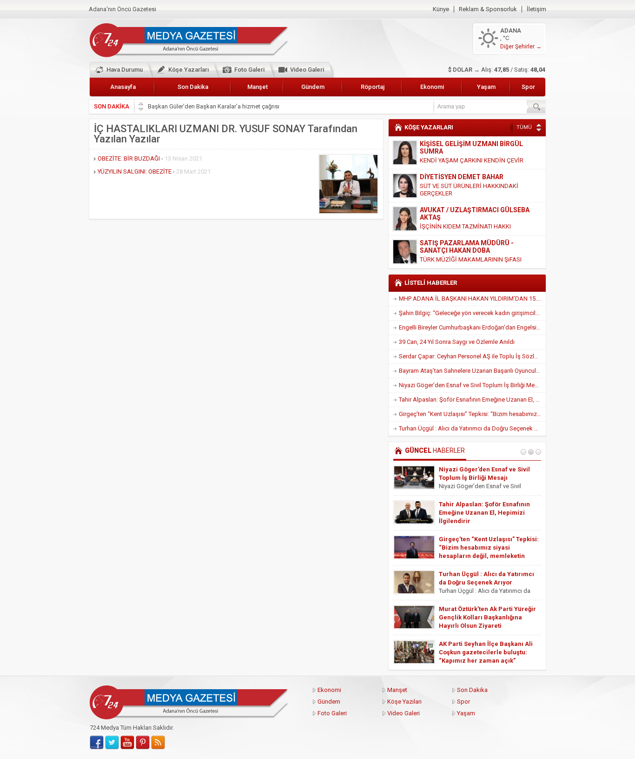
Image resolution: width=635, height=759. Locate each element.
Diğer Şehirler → (521, 46)
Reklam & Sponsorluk (488, 9)
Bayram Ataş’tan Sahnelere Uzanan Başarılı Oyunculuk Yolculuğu (472, 370)
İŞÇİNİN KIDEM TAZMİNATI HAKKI (465, 226)
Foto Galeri (249, 69)
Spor (528, 86)
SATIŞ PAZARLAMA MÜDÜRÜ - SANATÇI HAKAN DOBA (467, 246)
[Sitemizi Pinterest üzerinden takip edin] (143, 743)
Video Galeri (307, 69)
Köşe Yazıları (404, 701)
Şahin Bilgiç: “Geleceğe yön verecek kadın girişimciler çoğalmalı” (472, 312)
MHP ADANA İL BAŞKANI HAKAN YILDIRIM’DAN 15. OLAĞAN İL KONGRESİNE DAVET (472, 298)
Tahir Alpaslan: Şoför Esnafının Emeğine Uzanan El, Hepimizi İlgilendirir (472, 399)
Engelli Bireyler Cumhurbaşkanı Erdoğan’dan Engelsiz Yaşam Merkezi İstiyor (472, 327)
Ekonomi (432, 86)
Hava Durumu (124, 69)
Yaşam (486, 86)
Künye (441, 9)
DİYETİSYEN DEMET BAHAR (461, 177)
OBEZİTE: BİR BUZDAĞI (129, 158)
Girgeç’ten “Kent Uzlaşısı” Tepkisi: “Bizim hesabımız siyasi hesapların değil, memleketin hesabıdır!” (472, 413)
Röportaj (372, 86)
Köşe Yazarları (188, 69)
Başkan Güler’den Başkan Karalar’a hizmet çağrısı (213, 106)
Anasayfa (123, 86)
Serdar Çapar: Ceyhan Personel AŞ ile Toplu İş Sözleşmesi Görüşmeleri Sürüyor (472, 356)
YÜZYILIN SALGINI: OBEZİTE (135, 171)
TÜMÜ (524, 127)
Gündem (312, 86)
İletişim (536, 9)
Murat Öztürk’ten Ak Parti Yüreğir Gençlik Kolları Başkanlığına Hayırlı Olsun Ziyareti (487, 617)
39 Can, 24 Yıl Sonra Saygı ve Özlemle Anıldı (457, 341)
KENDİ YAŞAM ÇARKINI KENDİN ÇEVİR (471, 160)
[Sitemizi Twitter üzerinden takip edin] (112, 743)
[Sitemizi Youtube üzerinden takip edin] (127, 743)
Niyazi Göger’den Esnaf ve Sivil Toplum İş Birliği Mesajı (471, 385)
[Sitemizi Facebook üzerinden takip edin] (97, 743)
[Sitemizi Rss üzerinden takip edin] (158, 743)
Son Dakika (193, 86)
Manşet (257, 86)
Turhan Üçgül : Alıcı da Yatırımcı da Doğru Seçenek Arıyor (472, 428)
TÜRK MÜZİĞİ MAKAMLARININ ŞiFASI (471, 259)
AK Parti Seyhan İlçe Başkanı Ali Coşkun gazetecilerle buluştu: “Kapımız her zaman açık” (486, 652)
